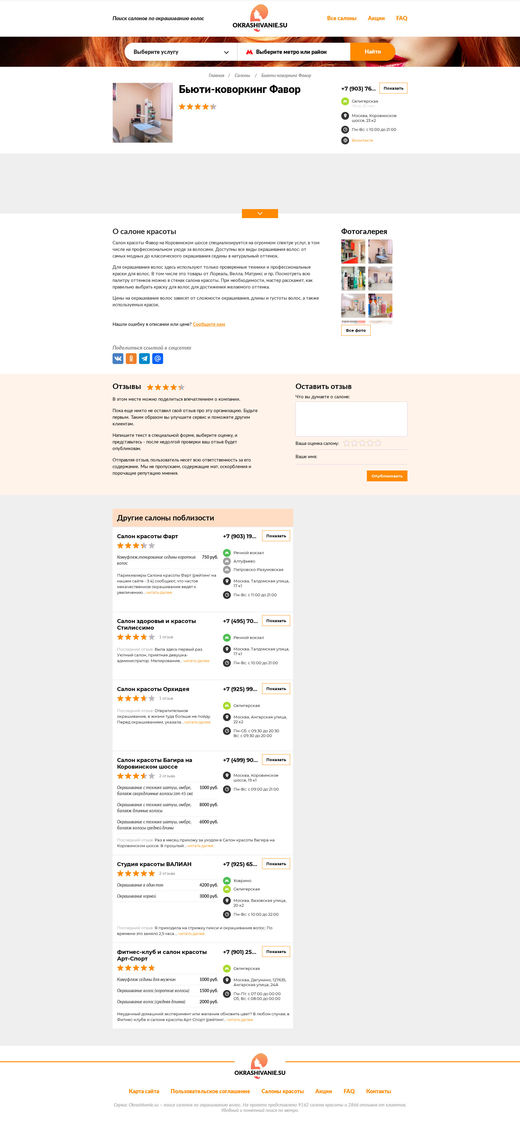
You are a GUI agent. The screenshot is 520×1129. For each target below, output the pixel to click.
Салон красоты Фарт (147, 536)
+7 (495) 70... (240, 621)
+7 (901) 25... (239, 952)
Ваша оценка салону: (317, 443)
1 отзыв (166, 637)
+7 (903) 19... (239, 536)
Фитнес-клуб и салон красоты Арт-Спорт (162, 955)
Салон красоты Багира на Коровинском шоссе (154, 763)
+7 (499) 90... (240, 760)
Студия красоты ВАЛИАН (154, 864)
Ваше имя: (306, 456)
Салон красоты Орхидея (153, 689)
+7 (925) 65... (240, 864)
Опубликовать (387, 476)
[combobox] (181, 52)
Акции (376, 18)
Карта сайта (144, 1091)
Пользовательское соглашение (210, 1091)
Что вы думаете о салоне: (323, 396)
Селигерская (365, 103)
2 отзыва (167, 776)
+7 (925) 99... (240, 689)
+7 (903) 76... (358, 88)
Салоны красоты (283, 1091)
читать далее (159, 592)
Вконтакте (362, 140)
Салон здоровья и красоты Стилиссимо (156, 624)
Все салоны (342, 18)
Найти (373, 51)
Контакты (378, 1091)
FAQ (401, 18)
